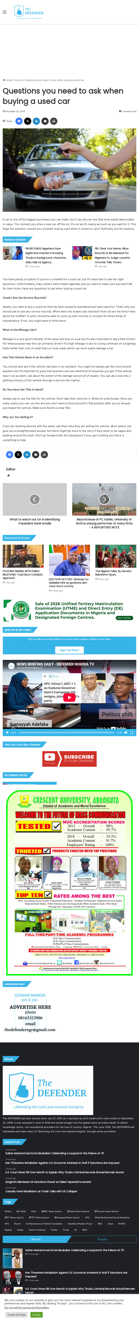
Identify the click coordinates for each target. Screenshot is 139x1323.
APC (7, 1223)
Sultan (20, 1229)
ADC (87, 1217)
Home (8, 80)
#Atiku (8, 1211)
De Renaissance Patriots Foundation (44, 1223)
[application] (69, 698)
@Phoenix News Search (106, 1211)
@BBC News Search (51, 1211)
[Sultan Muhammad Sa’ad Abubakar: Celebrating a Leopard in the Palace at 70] (13, 1258)
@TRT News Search (39, 1217)
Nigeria (8, 1229)
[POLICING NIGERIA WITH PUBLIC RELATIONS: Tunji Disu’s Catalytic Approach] (23, 556)
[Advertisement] (69, 51)
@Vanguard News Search (67, 1217)
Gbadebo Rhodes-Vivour (80, 1223)
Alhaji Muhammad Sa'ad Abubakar (112, 1217)
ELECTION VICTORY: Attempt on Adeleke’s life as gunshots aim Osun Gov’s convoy (69, 582)
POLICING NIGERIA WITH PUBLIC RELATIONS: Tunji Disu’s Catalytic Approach (23, 574)
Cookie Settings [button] (17, 1314)
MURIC (121, 1223)
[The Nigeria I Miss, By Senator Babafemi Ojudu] (115, 556)
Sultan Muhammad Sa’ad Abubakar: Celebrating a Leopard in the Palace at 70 (74, 1250)
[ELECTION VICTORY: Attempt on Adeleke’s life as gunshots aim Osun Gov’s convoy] (69, 560)
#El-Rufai (21, 1211)
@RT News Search (14, 1217)
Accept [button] (37, 1314)
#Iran (33, 1211)
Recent (36, 1239)
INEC (100, 1223)
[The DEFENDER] (29, 12)
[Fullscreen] (131, 732)
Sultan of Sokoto (37, 1229)
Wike (84, 1229)
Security (19, 80)
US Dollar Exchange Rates (21, 784)
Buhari (17, 1223)
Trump (66, 1229)
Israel (110, 1223)
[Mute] (126, 732)
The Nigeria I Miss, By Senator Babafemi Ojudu (113, 572)
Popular (103, 1239)
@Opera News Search (78, 1211)
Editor (11, 469)
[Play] (7, 732)
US (75, 1229)
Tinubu (54, 1229)
